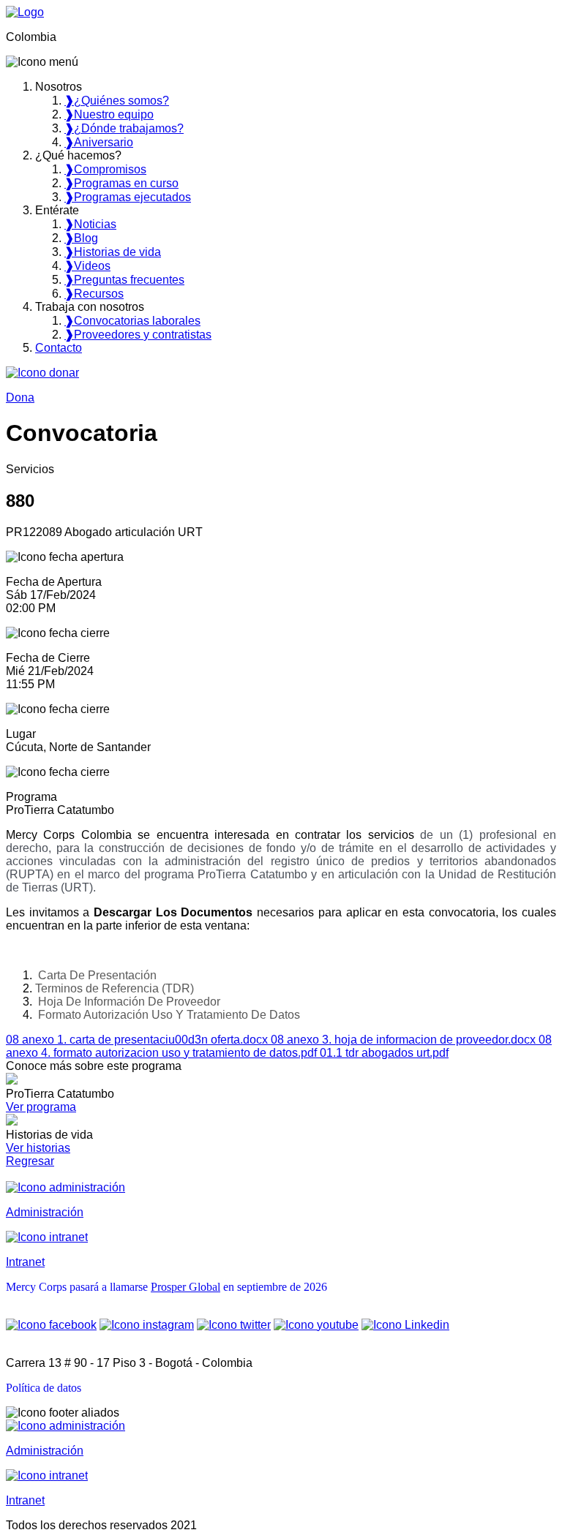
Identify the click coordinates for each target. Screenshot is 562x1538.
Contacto (58, 348)
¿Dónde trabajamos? (124, 128)
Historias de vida (112, 252)
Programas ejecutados (127, 197)
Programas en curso (121, 183)
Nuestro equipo (109, 114)
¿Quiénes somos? (116, 100)
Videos (87, 266)
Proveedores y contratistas (137, 334)
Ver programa (41, 1107)
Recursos (94, 293)
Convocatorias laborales (132, 320)
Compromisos (105, 169)
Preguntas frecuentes (124, 280)
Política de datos (43, 1387)
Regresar (30, 1161)
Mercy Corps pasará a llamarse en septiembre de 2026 (166, 1287)
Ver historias (38, 1148)
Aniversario (98, 142)
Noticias (90, 224)
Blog (81, 238)
